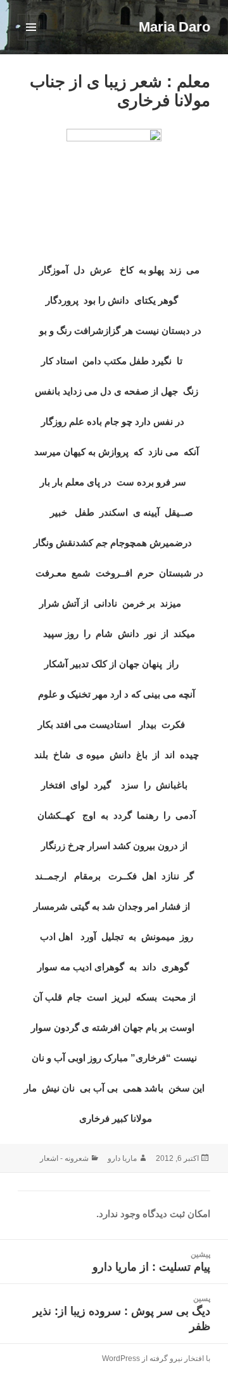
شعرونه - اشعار (64, 1158)
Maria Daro (174, 27)
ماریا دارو (122, 1158)
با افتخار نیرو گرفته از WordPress (156, 1358)
